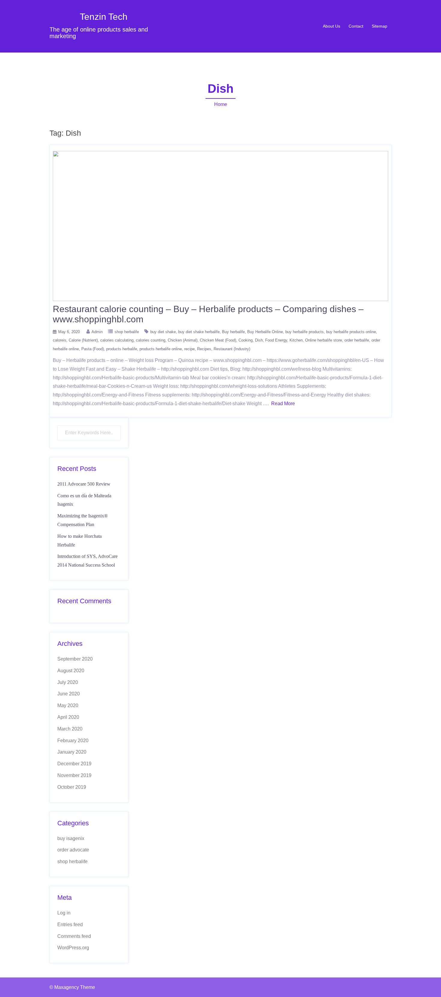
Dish (259, 340)
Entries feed (70, 924)
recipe (189, 349)
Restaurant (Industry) (232, 349)
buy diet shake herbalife (199, 332)
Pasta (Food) (92, 349)
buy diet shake (163, 332)
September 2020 (75, 658)
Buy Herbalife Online (265, 332)
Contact (356, 26)
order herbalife (356, 340)
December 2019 (74, 763)
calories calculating (117, 340)
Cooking (245, 340)
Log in (63, 912)
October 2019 (71, 787)
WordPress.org (73, 947)
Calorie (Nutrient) (83, 340)
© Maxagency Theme (72, 987)
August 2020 (70, 670)
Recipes (204, 349)
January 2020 (71, 752)
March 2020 (69, 728)
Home (220, 104)
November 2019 (74, 775)
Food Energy (276, 340)
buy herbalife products (304, 332)
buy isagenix (70, 838)
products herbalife (121, 349)
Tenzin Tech (104, 17)
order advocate (73, 849)
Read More (283, 403)
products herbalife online (161, 349)
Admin (97, 332)
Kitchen (296, 340)
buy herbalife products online (351, 332)
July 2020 (67, 682)
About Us (331, 26)
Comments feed (74, 936)
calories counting (150, 340)
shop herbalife (127, 332)
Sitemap (379, 26)
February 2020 (72, 740)
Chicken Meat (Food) (218, 340)
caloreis (59, 340)
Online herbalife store (323, 340)
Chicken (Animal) (182, 340)
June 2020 (68, 693)
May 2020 (67, 705)
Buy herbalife (233, 332)
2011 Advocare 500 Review (83, 483)
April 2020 (68, 717)
